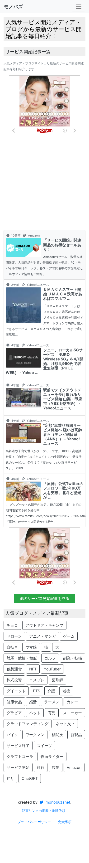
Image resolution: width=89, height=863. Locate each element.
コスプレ (36, 680)
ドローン (14, 636)
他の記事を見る (44, 598)
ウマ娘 (31, 647)
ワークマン (34, 734)
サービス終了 (18, 745)
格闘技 (57, 734)
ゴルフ (50, 658)
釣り (10, 778)
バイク (12, 734)
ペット (35, 712)
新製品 (76, 734)
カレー (72, 701)
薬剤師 (57, 680)
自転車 (12, 647)
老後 (66, 690)
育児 (52, 712)
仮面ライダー (52, 756)
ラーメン (51, 701)
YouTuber (52, 669)
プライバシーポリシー (34, 822)
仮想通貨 (14, 669)
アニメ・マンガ (42, 636)
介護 (51, 690)
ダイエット (16, 690)
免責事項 (64, 822)
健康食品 (14, 701)
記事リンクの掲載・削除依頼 (43, 811)
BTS (36, 690)
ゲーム (69, 636)
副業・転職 (72, 658)
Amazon (74, 767)
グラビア (14, 712)
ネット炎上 (65, 723)
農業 (55, 767)
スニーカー (72, 712)
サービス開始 (18, 767)
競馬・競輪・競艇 (22, 658)
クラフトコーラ (20, 756)
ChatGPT (30, 778)
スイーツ (44, 745)
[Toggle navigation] (78, 6)
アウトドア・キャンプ (44, 625)
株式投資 (14, 680)
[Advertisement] (44, 183)
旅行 (40, 767)
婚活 (33, 701)
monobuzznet (57, 802)
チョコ (12, 625)
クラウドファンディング (27, 723)
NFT (33, 669)
